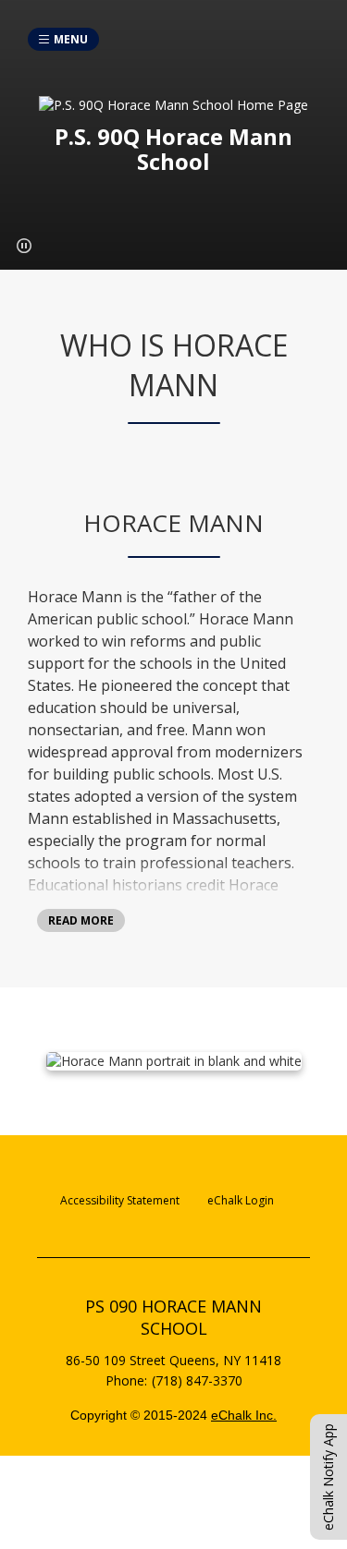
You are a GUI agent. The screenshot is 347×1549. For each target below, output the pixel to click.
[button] (24, 245)
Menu (71, 39)
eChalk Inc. (244, 1415)
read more (81, 920)
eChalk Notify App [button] (328, 1477)
